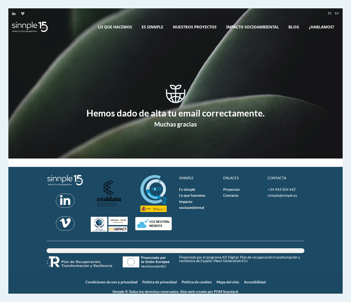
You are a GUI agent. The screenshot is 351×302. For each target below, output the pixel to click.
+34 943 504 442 (281, 189)
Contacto (231, 195)
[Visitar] (14, 13)
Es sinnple (187, 189)
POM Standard (226, 292)
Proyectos (231, 189)
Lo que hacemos (192, 195)
